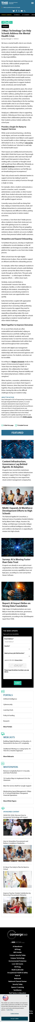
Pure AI (17, 975)
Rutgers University (18, 362)
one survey (29, 143)
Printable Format (23, 425)
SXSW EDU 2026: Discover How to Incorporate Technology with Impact (15, 816)
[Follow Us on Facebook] (16, 11)
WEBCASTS (9, 737)
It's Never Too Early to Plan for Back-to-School (16, 868)
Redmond (17, 978)
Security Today (18, 984)
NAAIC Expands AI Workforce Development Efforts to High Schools (17, 510)
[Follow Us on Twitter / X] (19, 11)
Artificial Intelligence (10, 699)
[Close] (27, 996)
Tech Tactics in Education (17, 993)
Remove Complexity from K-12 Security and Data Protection (16, 772)
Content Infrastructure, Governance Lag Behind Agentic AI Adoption (14, 464)
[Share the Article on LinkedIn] (7, 22)
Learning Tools (8, 710)
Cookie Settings (15, 1013)
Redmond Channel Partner (17, 981)
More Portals (7, 727)
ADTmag (17, 949)
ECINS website (27, 417)
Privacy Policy (18, 660)
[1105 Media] (17, 942)
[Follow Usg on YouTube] (22, 11)
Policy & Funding (9, 715)
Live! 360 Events (17, 964)
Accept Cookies (15, 1018)
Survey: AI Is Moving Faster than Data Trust (16, 561)
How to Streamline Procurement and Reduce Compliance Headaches (15, 842)
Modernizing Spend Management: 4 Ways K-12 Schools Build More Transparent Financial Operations (17, 793)
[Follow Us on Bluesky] (14, 11)
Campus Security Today (18, 955)
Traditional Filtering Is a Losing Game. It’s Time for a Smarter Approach (17, 750)
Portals (8, 695)
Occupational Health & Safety (17, 973)
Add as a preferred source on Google (11, 7)
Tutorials (17, 14)
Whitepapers (10, 766)
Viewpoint (5, 26)
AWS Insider (17, 952)
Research (6, 721)
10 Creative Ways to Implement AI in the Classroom (16, 779)
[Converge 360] (17, 934)
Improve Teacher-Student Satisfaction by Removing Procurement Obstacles (17, 894)
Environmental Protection (17, 961)
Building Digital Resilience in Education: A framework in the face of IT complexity (17, 742)
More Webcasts (8, 756)
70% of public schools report (20, 70)
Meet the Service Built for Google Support (17, 786)
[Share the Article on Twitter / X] (11, 22)
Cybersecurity (7, 704)
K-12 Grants (25, 14)
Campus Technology (17, 958)
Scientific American (8, 166)
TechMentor (17, 990)
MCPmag (17, 967)
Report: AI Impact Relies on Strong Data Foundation (16, 604)
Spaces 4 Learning (17, 987)
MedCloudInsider (18, 970)
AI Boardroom (17, 946)
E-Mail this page (8, 425)
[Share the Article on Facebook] (3, 22)
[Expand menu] (32, 3)
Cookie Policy (9, 1010)
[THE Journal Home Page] (9, 3)
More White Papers (9, 801)
